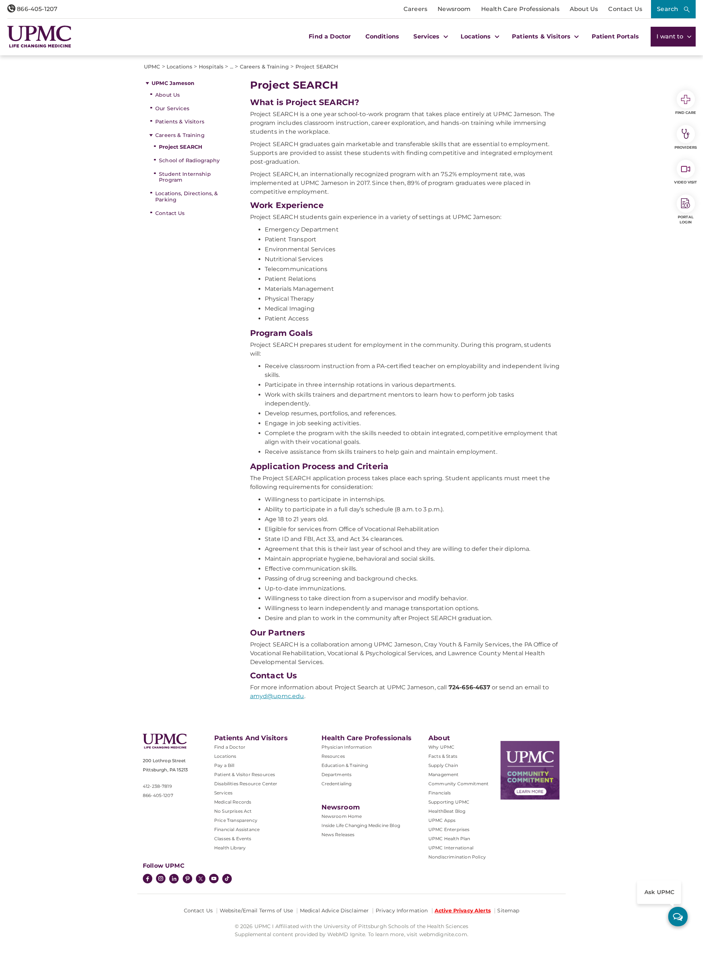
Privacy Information (402, 910)
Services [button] (427, 36)
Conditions (382, 36)
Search (667, 8)
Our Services (172, 108)
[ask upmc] (678, 916)
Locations (225, 756)
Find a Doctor (330, 36)
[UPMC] (39, 37)
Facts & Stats (442, 756)
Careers (415, 8)
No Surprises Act (233, 811)
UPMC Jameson (173, 83)
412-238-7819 (157, 786)
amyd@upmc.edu (277, 696)
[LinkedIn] (174, 879)
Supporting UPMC (448, 802)
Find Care (685, 112)
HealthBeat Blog (446, 811)
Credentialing (336, 783)
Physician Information (346, 747)
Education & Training (344, 765)
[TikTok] (227, 878)
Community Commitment (458, 783)
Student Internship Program (185, 177)
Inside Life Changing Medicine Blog (360, 825)
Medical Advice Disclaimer (334, 910)
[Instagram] (160, 879)
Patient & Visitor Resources (244, 774)
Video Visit (685, 182)
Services (223, 793)
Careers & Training (180, 135)
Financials (439, 793)
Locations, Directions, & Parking (186, 196)
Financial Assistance (237, 829)
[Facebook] (147, 879)
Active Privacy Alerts (463, 910)
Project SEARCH (180, 147)
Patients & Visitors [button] (542, 36)
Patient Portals (615, 36)
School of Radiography (189, 160)
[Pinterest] (187, 879)
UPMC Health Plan (449, 838)
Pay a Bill (224, 765)
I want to (670, 36)
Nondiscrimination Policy (457, 857)
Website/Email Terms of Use (256, 910)
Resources (333, 756)
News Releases (338, 834)
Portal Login (685, 220)
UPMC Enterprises (449, 829)
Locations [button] (477, 36)
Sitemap (508, 910)
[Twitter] (200, 878)
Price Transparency (235, 820)
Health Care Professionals (520, 8)
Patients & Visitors (179, 121)
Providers (685, 147)
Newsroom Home (341, 816)
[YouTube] (214, 879)
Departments (336, 774)
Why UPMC (441, 747)
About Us (584, 8)
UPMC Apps (441, 820)
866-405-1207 (36, 8)
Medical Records (232, 802)
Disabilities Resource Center (245, 783)
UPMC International (450, 847)
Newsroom (454, 8)
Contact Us (625, 8)
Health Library (230, 847)
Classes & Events (233, 838)
